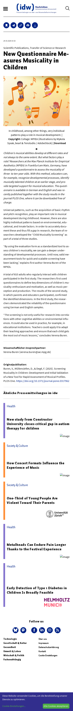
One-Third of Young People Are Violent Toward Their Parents (32, 500)
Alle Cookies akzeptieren (56, 706)
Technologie (10, 639)
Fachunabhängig (12, 659)
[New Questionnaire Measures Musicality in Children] (13, 25)
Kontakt (42, 651)
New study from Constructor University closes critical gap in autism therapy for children (38, 424)
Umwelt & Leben (12, 651)
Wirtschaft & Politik (13, 655)
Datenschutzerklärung (49, 647)
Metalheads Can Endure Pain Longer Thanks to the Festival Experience (36, 547)
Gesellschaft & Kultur (15, 643)
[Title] (21, 25)
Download (60, 143)
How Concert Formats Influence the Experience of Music (35, 465)
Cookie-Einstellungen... (13, 706)
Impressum (44, 643)
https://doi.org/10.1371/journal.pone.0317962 (42, 381)
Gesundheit (9, 647)
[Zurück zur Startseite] (36, 8)
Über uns (43, 639)
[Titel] (6, 25)
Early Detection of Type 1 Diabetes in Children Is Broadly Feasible (37, 590)
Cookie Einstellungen (48, 655)
